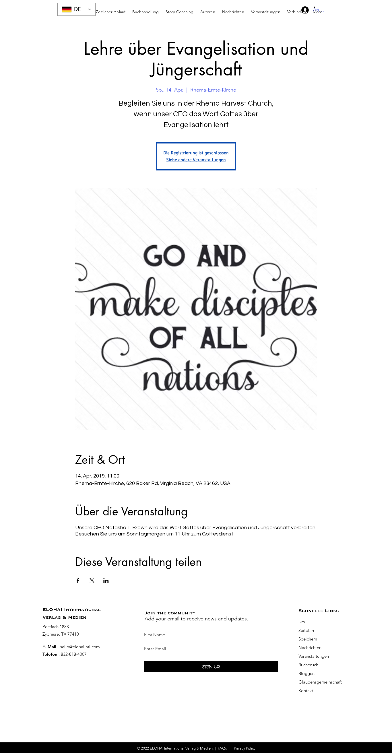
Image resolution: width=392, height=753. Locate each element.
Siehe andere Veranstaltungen (196, 160)
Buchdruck (308, 664)
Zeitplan (306, 630)
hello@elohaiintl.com (80, 646)
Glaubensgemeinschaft (320, 682)
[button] (179, 9)
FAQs (222, 748)
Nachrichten (309, 647)
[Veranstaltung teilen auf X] (92, 580)
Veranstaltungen (313, 656)
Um (301, 621)
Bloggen (306, 673)
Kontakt (305, 690)
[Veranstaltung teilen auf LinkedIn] (106, 580)
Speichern (307, 639)
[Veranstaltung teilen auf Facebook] (78, 580)
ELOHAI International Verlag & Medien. (182, 748)
